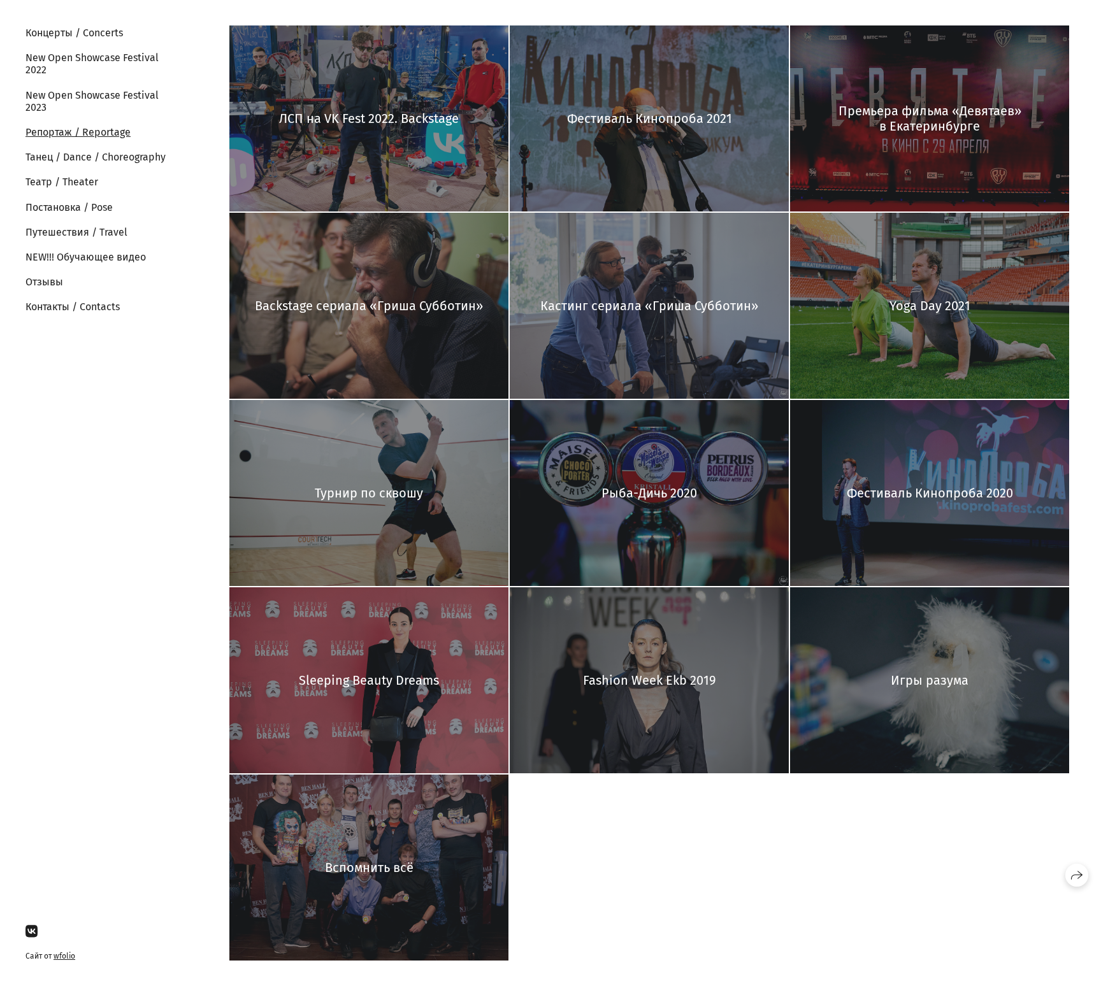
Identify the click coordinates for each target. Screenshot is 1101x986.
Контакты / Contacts (72, 307)
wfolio (64, 956)
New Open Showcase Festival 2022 (92, 64)
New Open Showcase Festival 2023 (92, 101)
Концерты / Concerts (74, 33)
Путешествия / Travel (76, 232)
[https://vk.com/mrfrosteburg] (31, 931)
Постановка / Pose (69, 207)
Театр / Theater (61, 182)
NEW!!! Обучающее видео (85, 257)
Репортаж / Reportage (78, 132)
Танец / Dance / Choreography (95, 157)
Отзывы (44, 282)
